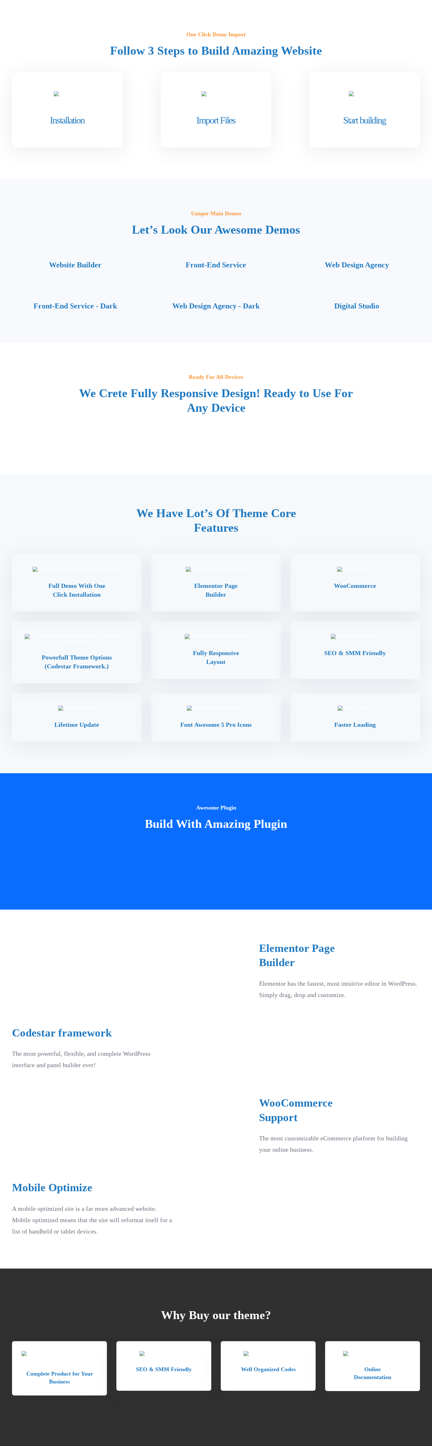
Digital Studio (356, 306)
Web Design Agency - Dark (216, 306)
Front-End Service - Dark (75, 306)
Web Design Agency (357, 265)
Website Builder (75, 265)
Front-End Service (216, 265)
